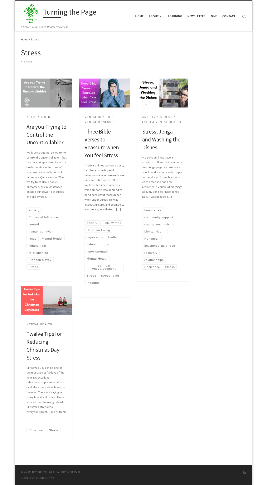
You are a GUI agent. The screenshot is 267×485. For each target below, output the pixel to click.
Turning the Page (43, 472)
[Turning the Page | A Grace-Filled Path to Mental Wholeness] (31, 13)
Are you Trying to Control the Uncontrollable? (46, 134)
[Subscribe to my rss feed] (244, 473)
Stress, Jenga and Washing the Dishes (161, 139)
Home (24, 39)
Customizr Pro (46, 477)
